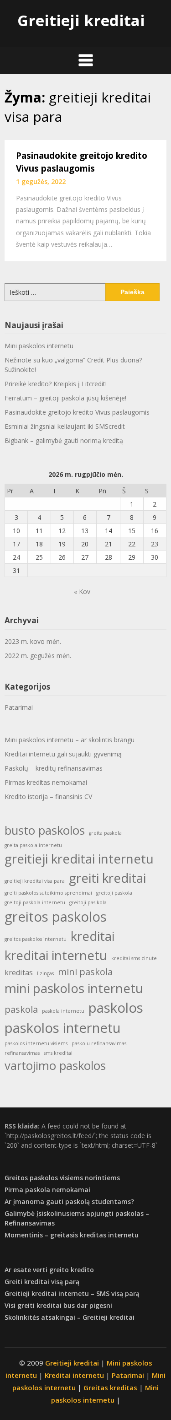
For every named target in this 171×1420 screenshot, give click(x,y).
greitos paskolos (56, 916)
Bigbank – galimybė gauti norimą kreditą (64, 440)
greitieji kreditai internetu (79, 858)
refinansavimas (22, 1053)
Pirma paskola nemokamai (47, 1189)
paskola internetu (63, 1011)
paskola (21, 1009)
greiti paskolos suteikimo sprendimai (48, 893)
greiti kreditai (107, 877)
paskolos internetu (63, 1028)
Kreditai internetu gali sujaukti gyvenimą (63, 754)
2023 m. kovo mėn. (33, 641)
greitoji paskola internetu (35, 902)
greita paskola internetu (33, 845)
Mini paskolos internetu (39, 345)
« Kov (82, 591)
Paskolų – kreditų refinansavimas (54, 768)
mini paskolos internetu (74, 988)
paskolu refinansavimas (99, 1043)
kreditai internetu (56, 955)
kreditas (19, 972)
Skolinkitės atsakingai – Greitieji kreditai (70, 1317)
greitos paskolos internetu (36, 939)
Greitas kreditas (110, 1387)
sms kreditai (58, 1053)
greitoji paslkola (88, 902)
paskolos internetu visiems (36, 1043)
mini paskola (85, 972)
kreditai (92, 936)
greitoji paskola (114, 893)
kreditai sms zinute (134, 958)
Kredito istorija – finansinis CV (48, 796)
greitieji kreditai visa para (35, 881)
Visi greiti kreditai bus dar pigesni (58, 1305)
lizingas (45, 973)
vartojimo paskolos (55, 1066)
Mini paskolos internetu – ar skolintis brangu (70, 739)
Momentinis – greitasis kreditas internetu (72, 1235)
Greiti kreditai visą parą (42, 1281)
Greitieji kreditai (81, 20)
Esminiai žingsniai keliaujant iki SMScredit (65, 426)
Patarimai (19, 707)
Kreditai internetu (74, 1375)
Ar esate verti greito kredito (49, 1269)
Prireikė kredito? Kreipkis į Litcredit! (56, 383)
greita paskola (105, 833)
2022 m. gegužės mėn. (38, 655)
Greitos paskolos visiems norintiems (62, 1177)
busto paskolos (45, 830)
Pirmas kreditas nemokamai (46, 782)
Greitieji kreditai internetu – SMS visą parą (72, 1293)
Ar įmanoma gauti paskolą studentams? (69, 1201)
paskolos (115, 1008)
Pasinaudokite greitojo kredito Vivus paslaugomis (77, 412)
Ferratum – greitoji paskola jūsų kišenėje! (65, 398)
